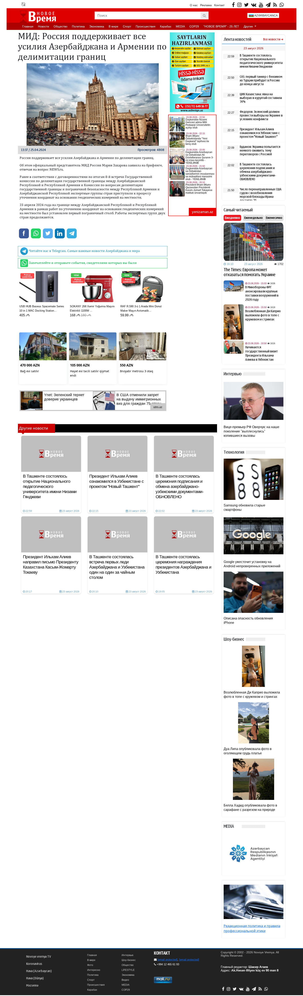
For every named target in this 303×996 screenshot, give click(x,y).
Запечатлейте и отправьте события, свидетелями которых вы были (82, 263)
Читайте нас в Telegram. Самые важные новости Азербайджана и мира (84, 251)
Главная (27, 26)
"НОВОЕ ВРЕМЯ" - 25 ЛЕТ (221, 26)
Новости (43, 26)
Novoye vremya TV (38, 956)
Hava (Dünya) (34, 978)
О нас (194, 5)
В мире (113, 26)
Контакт (219, 5)
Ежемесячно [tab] (274, 217)
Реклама (206, 5)
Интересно (93, 970)
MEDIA (180, 26)
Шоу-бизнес (129, 960)
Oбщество (60, 26)
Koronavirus (34, 963)
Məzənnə (32, 985)
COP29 (194, 26)
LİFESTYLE (128, 970)
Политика (78, 26)
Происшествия (145, 26)
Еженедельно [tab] (253, 217)
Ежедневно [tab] (232, 217)
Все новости (271, 39)
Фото (90, 965)
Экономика (96, 26)
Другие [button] (249, 26)
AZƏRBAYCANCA (266, 15)
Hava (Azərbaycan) (39, 971)
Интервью (127, 955)
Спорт (127, 26)
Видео (125, 979)
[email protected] (167, 959)
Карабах (165, 26)
